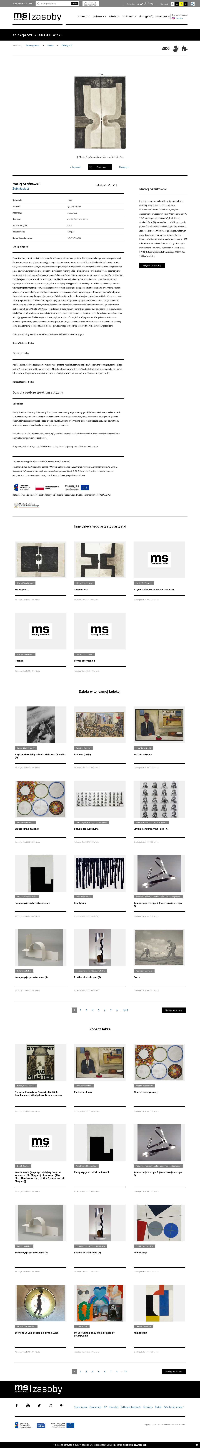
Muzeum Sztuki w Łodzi (22, 4)
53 (125, 1371)
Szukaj (74, 3)
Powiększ (101, 167)
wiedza (113, 16)
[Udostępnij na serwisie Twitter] (114, 185)
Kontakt (158, 1407)
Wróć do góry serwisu (174, 1407)
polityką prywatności (135, 1444)
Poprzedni (76, 167)
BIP (105, 1407)
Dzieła (51, 45)
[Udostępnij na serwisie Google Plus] (110, 185)
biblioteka (128, 16)
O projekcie (114, 1407)
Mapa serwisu (96, 1407)
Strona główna (33, 45)
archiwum (98, 16)
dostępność (146, 16)
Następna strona (173, 1010)
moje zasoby (162, 16)
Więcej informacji (152, 265)
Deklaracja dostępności (131, 1407)
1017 (125, 1010)
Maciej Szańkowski (26, 184)
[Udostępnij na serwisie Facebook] (116, 185)
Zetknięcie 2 (67, 45)
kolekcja (83, 16)
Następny (123, 167)
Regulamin (148, 1407)
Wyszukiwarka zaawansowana (91, 4)
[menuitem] (84, 16)
